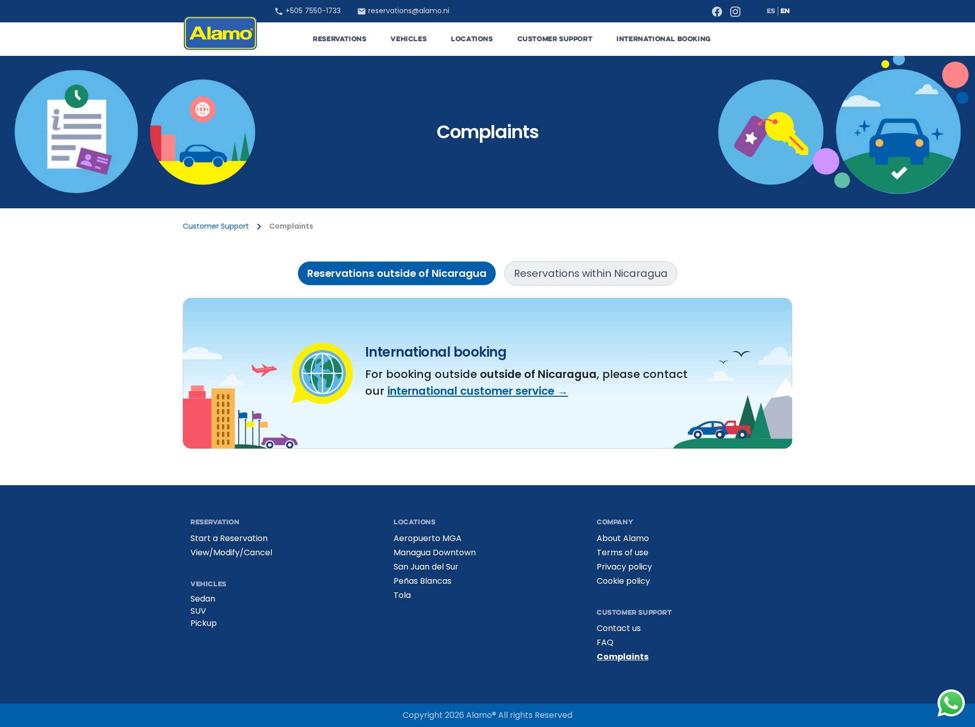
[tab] (397, 273)
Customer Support (216, 226)
